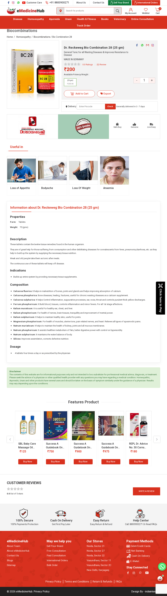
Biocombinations (42, 37)
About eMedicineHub (18, 551)
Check (110, 106)
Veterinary (120, 19)
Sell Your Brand (55, 546)
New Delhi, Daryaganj (98, 570)
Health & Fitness (86, 19)
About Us (81, 2)
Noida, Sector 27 (96, 551)
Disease (17, 19)
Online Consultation (142, 19)
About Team (13, 546)
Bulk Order (52, 565)
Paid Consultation (56, 555)
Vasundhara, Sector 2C (99, 565)
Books (104, 19)
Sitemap (11, 565)
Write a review (146, 491)
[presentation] (10, 439)
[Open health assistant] (160, 578)
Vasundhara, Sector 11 (99, 560)
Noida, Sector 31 (96, 546)
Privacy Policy (53, 582)
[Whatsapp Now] (162, 567)
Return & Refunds (102, 582)
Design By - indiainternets (145, 592)
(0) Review (101, 64)
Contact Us (98, 2)
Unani (68, 19)
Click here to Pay (160, 300)
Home (10, 37)
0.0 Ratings (88, 64)
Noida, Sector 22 (96, 555)
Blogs (10, 560)
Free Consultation (56, 551)
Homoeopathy (36, 19)
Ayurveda (54, 19)
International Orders (57, 560)
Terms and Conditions (77, 582)
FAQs (119, 582)
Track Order (84, 25)
